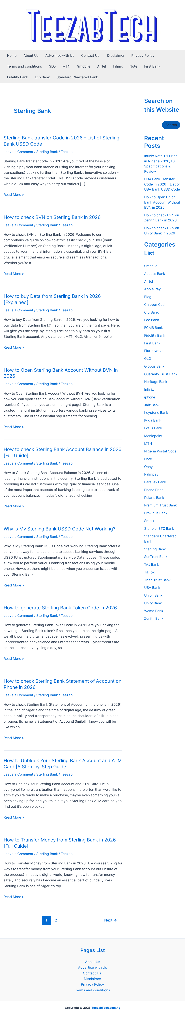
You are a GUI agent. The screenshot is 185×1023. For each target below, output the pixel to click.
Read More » (14, 194)
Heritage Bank (155, 382)
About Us (30, 55)
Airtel (101, 66)
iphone (149, 397)
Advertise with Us (59, 55)
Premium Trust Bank (160, 505)
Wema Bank (153, 611)
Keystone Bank (156, 413)
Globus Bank (154, 366)
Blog (147, 297)
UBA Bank (152, 588)
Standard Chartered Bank (77, 77)
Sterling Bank (47, 152)
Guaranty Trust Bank (160, 374)
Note (133, 66)
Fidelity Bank (17, 77)
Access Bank (154, 274)
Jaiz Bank (152, 405)
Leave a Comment (18, 152)
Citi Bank (151, 312)
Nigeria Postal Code (160, 451)
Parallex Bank (155, 482)
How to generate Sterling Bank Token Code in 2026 (60, 607)
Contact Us (90, 55)
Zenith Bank (153, 618)
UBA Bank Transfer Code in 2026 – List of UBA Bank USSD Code (162, 184)
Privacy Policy (142, 55)
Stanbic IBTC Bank (159, 528)
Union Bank (153, 595)
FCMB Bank (153, 328)
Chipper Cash (155, 305)
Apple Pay (152, 289)
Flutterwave (154, 351)
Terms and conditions (24, 66)
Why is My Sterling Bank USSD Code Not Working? (59, 529)
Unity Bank (153, 603)
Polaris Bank (154, 498)
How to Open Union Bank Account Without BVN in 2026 (162, 202)
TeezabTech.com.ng (105, 1007)
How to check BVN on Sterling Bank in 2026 (52, 217)
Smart (149, 521)
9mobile (83, 66)
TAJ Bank (151, 564)
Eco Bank (42, 77)
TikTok (149, 572)
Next (110, 920)
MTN (66, 66)
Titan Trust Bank (157, 580)
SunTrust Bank (155, 557)
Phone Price (154, 490)
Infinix (118, 66)
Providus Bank (155, 513)
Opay (148, 467)
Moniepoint (153, 436)
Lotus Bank (153, 428)
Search (171, 125)
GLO (52, 66)
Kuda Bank (152, 420)
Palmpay (151, 474)
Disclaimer (115, 55)
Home (12, 55)
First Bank (152, 66)
